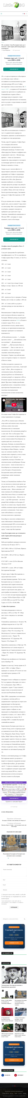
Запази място (14, 69)
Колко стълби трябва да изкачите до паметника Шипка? (6, 1002)
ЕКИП (16, 1093)
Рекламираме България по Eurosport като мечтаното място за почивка (21, 1002)
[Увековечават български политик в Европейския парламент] (14, 975)
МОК (18, 320)
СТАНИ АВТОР (5, 1093)
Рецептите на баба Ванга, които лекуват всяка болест (20, 1035)
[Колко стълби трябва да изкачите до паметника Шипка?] (7, 995)
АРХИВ (24, 1093)
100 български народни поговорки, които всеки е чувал (7, 1035)
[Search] (26, 14)
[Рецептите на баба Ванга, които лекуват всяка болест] (21, 1028)
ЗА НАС (20, 1093)
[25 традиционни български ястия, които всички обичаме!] (7, 1012)
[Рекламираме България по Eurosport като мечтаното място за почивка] (14, 843)
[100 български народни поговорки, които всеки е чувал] (7, 1028)
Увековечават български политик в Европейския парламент (11, 986)
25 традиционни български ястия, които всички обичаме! (7, 1019)
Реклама (11, 1093)
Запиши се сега (14, 942)
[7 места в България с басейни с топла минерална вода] (21, 1012)
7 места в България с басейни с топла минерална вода (20, 1019)
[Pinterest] (24, 14)
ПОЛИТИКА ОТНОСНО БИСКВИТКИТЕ (14, 1091)
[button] (2, 846)
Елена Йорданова (6, 50)
